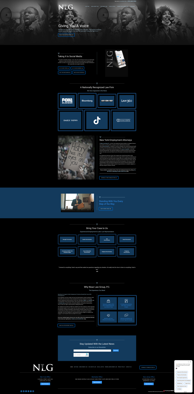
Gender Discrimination (87, 239)
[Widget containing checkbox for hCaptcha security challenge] (81, 355)
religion (84, 300)
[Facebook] (26, 391)
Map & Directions (45, 383)
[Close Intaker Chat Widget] (190, 362)
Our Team (87, 6)
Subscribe (116, 350)
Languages (132, 6)
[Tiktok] (21, 391)
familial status (62, 303)
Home (71, 366)
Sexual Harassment (127, 239)
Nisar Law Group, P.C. (105, 143)
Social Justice (112, 6)
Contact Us (128, 366)
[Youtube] (31, 391)
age (123, 149)
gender (127, 149)
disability (90, 300)
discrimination (106, 146)
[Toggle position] (188, 362)
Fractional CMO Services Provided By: (155, 391)
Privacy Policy (121, 366)
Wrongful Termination (67, 239)
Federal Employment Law (122, 6)
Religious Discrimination (107, 251)
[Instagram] (24, 391)
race (125, 149)
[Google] (28, 391)
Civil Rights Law (103, 6)
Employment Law (94, 6)
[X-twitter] (33, 391)
